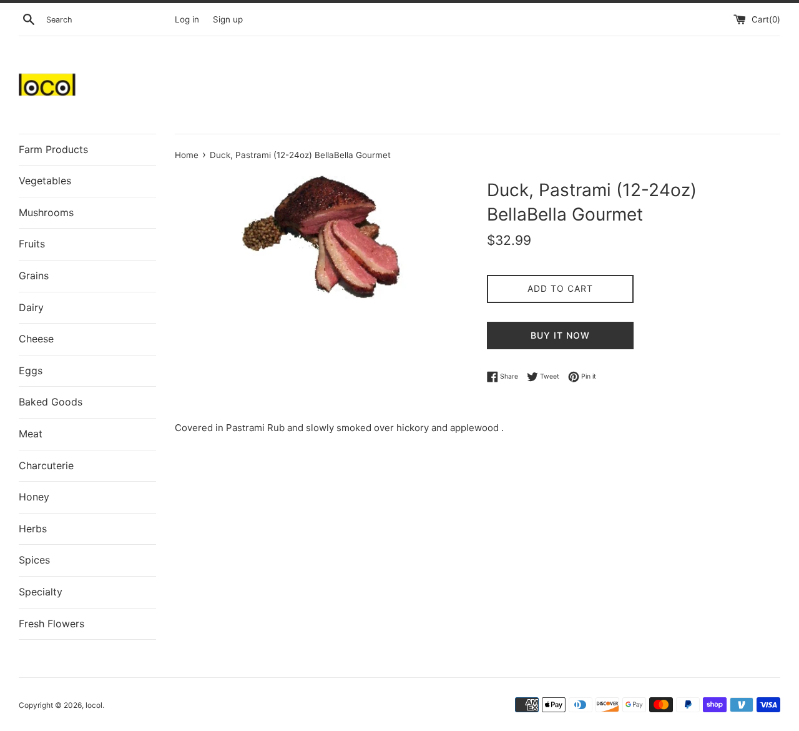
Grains (34, 275)
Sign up (228, 19)
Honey (34, 496)
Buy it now (560, 335)
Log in (187, 19)
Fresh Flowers (51, 623)
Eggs (30, 370)
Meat (30, 433)
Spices (34, 560)
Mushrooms (46, 212)
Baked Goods (50, 401)
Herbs (33, 528)
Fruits (32, 243)
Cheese (36, 338)
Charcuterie (46, 465)
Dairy (31, 307)
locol (94, 705)
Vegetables (45, 180)
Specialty (40, 591)
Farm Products (53, 149)
